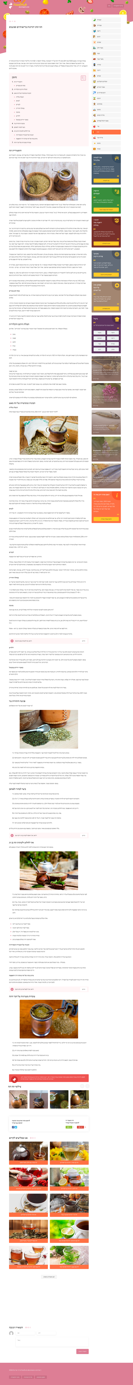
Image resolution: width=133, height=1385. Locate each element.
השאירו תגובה (82, 1351)
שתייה (113, 344)
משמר (99, 332)
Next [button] (87, 1086)
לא (81, 1127)
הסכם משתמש (41, 1377)
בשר (99, 344)
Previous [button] (82, 1086)
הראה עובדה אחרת (106, 519)
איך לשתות (106, 180)
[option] (18, 1101)
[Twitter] (16, 1127)
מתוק (112, 349)
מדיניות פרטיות (28, 1377)
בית (109, 6)
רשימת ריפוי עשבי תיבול (106, 210)
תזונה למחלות (106, 243)
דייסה (113, 338)
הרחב (83, 641)
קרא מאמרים (106, 308)
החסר (113, 332)
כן (70, 1127)
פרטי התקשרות (118, 6)
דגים (99, 349)
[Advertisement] (49, 44)
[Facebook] (13, 1127)
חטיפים (99, 338)
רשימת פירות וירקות (106, 275)
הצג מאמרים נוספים (49, 1277)
